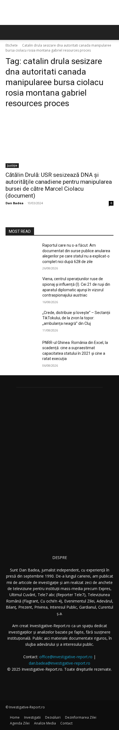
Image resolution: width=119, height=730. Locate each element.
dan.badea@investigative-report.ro (59, 663)
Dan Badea (15, 203)
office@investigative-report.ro (65, 656)
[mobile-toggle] (9, 32)
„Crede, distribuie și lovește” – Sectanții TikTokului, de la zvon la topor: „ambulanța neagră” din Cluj (76, 318)
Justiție (12, 165)
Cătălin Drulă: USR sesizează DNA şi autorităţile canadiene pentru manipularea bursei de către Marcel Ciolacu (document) (59, 185)
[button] (111, 32)
